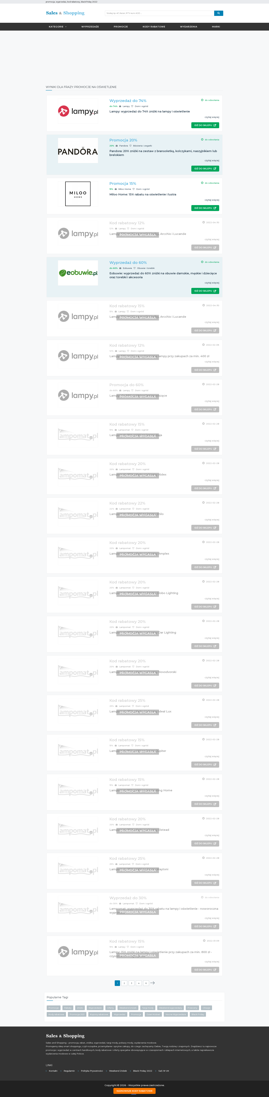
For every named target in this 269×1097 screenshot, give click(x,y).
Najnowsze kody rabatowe (135, 1091)
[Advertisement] (134, 55)
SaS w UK (163, 1071)
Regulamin (69, 1071)
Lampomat (124, 430)
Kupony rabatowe (99, 1014)
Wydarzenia (188, 26)
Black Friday (198, 1014)
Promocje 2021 (77, 1014)
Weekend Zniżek (118, 1071)
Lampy (126, 106)
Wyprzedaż (119, 1014)
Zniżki (80, 1008)
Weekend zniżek (128, 1008)
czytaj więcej (212, 117)
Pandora (123, 145)
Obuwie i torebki (146, 268)
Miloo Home (124, 189)
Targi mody (147, 1008)
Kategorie (56, 26)
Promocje (121, 26)
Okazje (206, 1008)
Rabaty (67, 1008)
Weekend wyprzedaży (170, 1008)
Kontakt (53, 1071)
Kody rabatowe (154, 26)
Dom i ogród (141, 106)
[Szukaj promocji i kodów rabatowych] (218, 13)
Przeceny (192, 1008)
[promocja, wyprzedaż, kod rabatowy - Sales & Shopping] (65, 13)
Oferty (110, 1008)
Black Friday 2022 (142, 1071)
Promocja (136, 1014)
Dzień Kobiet (153, 1014)
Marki (216, 26)
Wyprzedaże (90, 26)
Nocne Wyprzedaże (176, 1014)
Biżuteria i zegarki (142, 145)
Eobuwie (127, 268)
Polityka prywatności (92, 1071)
